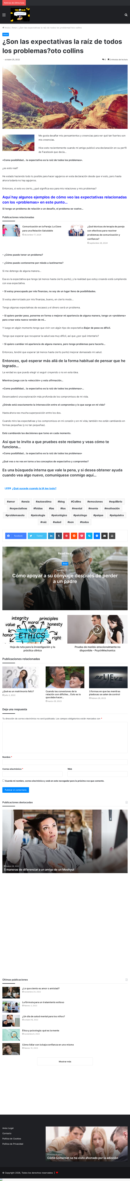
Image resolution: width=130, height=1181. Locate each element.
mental (78, 508)
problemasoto (16, 515)
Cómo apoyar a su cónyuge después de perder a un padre (65, 578)
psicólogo (81, 515)
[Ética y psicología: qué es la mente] (11, 1035)
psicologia (38, 515)
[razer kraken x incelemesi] (65, 1179)
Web (70, 769)
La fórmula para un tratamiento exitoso (43, 1002)
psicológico (60, 515)
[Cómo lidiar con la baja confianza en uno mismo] (11, 1049)
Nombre (7, 757)
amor (12, 501)
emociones (96, 501)
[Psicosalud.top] (20, 14)
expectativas (19, 508)
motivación (113, 508)
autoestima (44, 501)
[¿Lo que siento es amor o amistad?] (11, 993)
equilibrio (116, 501)
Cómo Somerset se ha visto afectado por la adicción (82, 1158)
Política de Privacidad (12, 1144)
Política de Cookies (11, 1138)
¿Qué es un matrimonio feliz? (18, 691)
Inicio (7, 27)
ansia (26, 501)
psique (99, 515)
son (71, 522)
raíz (44, 522)
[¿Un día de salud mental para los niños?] (11, 1021)
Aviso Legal (7, 1128)
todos (85, 522)
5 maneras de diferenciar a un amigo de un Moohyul (39, 869)
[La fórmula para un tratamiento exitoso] (11, 1007)
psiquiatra (117, 515)
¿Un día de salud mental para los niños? (43, 1016)
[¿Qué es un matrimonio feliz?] (21, 677)
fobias (39, 508)
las (52, 508)
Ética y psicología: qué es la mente (40, 1030)
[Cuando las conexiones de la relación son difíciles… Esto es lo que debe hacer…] (65, 677)
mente (94, 508)
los (64, 508)
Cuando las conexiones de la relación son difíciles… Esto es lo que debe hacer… (63, 694)
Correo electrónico (12, 769)
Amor (14, 27)
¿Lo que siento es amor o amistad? (41, 988)
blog (62, 501)
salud (58, 522)
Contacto (6, 1133)
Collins (77, 501)
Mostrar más (65, 1061)
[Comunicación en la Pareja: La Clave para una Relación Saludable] (11, 230)
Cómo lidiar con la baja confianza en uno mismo (48, 1044)
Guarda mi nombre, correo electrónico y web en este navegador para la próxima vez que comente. (54, 781)
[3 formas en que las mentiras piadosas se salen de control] (108, 677)
